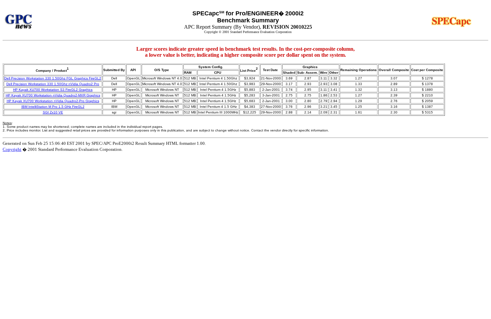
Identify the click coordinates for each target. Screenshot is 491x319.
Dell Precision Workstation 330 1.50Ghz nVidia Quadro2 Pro (52, 84)
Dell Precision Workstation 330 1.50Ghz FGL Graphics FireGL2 (52, 78)
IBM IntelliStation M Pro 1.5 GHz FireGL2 (53, 106)
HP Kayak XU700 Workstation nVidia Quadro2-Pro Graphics (53, 101)
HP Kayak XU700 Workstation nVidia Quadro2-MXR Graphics (53, 95)
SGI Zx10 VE (53, 112)
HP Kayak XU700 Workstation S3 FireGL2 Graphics (53, 89)
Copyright (12, 149)
